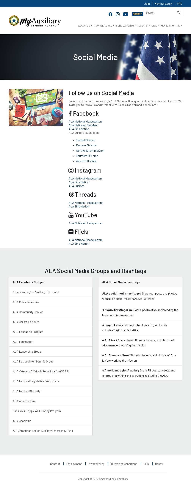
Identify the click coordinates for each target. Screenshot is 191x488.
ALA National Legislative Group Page (36, 381)
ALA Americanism (24, 401)
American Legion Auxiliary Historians (36, 292)
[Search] (178, 12)
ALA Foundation (23, 341)
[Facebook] (111, 14)
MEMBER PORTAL (170, 25)
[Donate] (137, 14)
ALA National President (83, 125)
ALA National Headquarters (85, 121)
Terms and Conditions (124, 463)
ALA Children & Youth (26, 321)
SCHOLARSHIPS (125, 25)
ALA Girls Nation (78, 129)
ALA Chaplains (22, 420)
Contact (55, 463)
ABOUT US (84, 25)
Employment (74, 463)
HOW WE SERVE (103, 25)
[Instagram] (118, 14)
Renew (159, 463)
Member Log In (163, 3)
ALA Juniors (76, 186)
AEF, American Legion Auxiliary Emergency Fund (43, 430)
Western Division (86, 161)
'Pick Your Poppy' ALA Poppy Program (37, 411)
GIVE (154, 25)
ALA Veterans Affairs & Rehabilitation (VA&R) (41, 371)
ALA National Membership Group (33, 361)
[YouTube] (126, 14)
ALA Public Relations (26, 302)
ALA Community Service (28, 312)
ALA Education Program (28, 331)
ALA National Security (26, 391)
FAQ (179, 3)
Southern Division (87, 155)
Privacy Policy (96, 463)
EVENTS (143, 25)
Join (147, 3)
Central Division (86, 140)
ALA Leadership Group (27, 351)
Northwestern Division (90, 150)
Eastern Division (86, 145)
